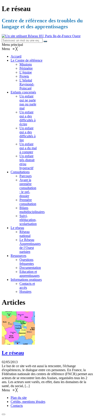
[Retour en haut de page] (3, 414)
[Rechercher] (45, 41)
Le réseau (13, 353)
